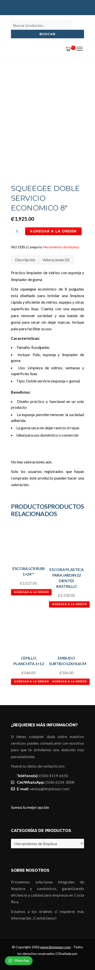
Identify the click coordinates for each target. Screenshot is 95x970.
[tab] (25, 259)
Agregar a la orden (53, 231)
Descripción (25, 259)
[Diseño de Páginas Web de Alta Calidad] (48, 962)
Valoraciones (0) (55, 259)
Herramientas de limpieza (61, 247)
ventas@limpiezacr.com (49, 788)
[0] (67, 49)
